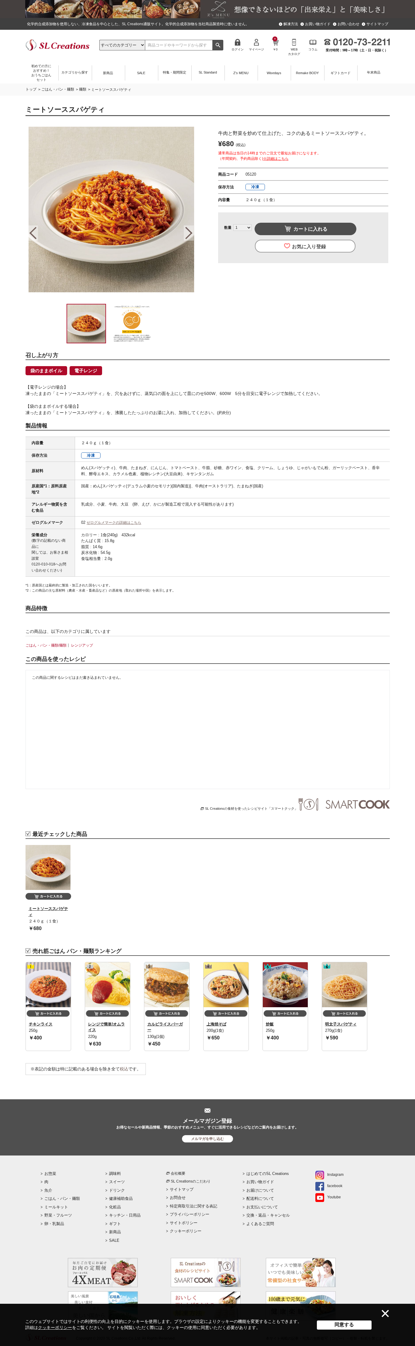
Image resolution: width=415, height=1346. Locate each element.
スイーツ (117, 1181)
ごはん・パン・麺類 (57, 89)
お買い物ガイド (318, 24)
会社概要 (178, 1173)
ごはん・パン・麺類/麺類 (46, 645)
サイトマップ (377, 24)
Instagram (335, 1175)
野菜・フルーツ (58, 1215)
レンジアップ (82, 645)
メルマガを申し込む (207, 1139)
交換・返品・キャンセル (268, 1215)
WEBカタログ (294, 52)
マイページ (256, 49)
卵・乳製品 (54, 1223)
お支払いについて (262, 1207)
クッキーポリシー (55, 1327)
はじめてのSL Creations (267, 1173)
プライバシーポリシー (189, 1214)
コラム (312, 49)
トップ (31, 89)
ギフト (115, 1223)
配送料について (260, 1198)
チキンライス (41, 1024)
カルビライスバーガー (165, 1027)
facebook (334, 1186)
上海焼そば (216, 1024)
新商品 (115, 1232)
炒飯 (270, 1024)
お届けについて (260, 1190)
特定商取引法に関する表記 (193, 1206)
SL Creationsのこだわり (191, 1181)
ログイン (238, 49)
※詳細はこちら (276, 158)
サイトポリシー (183, 1223)
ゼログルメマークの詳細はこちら (114, 522)
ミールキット (56, 1207)
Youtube (334, 1197)
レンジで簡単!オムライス (106, 1027)
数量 (228, 227)
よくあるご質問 (260, 1223)
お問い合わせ (348, 24)
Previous (33, 233)
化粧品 (115, 1207)
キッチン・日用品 (125, 1215)
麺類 (82, 89)
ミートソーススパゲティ (48, 911)
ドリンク (117, 1190)
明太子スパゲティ (341, 1024)
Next (189, 233)
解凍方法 (290, 24)
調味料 (115, 1173)
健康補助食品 (121, 1198)
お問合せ (178, 1197)
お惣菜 (50, 1173)
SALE (114, 1240)
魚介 (48, 1190)
